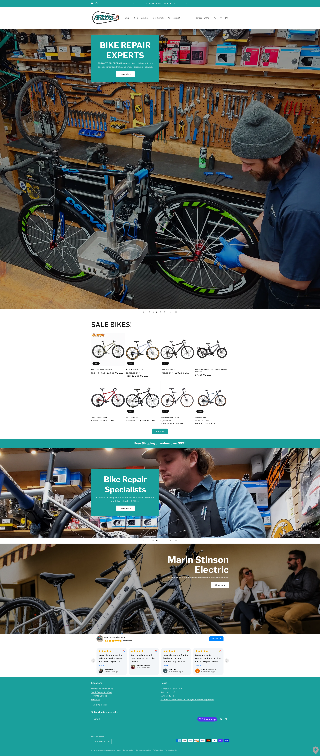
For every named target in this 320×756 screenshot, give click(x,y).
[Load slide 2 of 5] (153, 312)
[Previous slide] (143, 312)
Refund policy (158, 750)
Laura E (172, 669)
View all (160, 431)
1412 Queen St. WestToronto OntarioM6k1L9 (101, 696)
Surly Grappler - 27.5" (135, 369)
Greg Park (109, 669)
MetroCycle (102, 750)
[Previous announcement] (133, 3)
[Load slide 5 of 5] (164, 312)
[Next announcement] (186, 3)
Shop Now (143, 501)
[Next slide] (170, 312)
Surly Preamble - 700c (169, 417)
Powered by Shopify (113, 750)
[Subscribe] (133, 719)
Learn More (166, 74)
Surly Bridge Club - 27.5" (101, 417)
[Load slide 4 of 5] (160, 312)
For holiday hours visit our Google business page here (187, 699)
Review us (216, 639)
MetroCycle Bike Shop (115, 637)
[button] (128, 17)
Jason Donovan (209, 669)
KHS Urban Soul (132, 417)
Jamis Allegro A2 (167, 369)
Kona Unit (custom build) (101, 369)
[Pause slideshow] (177, 312)
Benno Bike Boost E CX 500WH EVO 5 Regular (211, 370)
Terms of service (171, 750)
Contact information (143, 750)
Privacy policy (128, 750)
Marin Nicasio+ (201, 417)
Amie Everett (143, 665)
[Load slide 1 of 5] (149, 312)
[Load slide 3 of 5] (157, 312)
